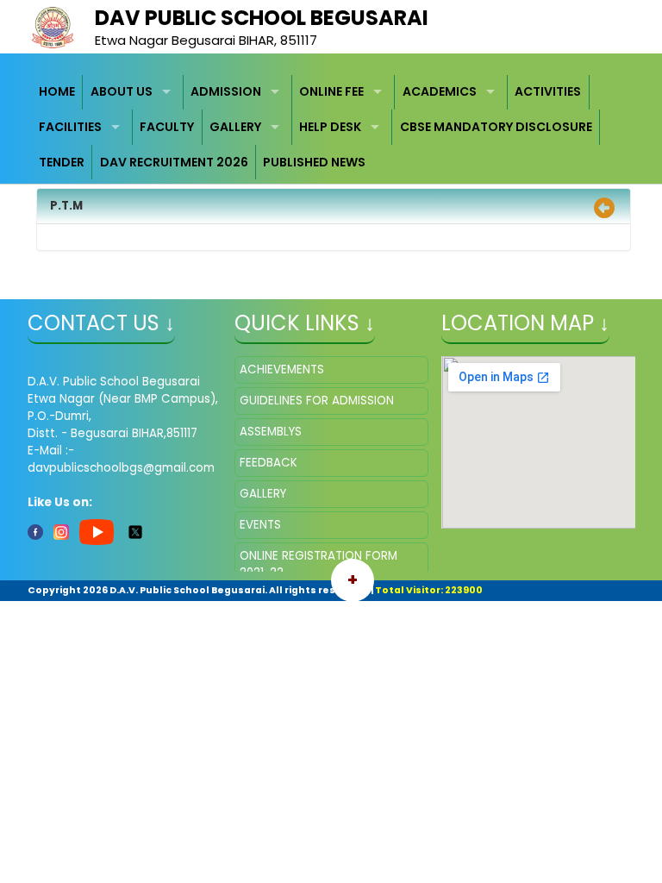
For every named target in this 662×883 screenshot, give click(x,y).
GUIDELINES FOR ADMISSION (317, 400)
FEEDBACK (268, 462)
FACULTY (167, 126)
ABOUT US (122, 91)
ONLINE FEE (331, 91)
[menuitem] (58, 92)
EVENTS (260, 525)
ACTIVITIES (548, 91)
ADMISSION (225, 91)
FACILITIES (70, 126)
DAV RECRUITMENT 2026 (174, 162)
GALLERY (235, 126)
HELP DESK (330, 126)
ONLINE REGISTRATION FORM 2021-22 (318, 564)
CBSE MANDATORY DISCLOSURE (496, 126)
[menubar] (331, 127)
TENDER (61, 162)
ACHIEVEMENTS (282, 369)
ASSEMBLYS (271, 431)
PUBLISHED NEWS (314, 162)
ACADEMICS (440, 91)
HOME (57, 91)
